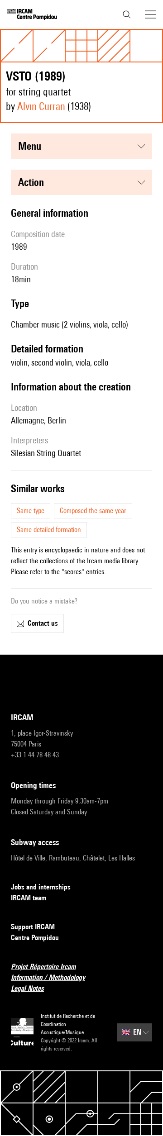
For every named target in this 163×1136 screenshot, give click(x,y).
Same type (30, 510)
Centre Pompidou (35, 937)
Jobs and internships (41, 887)
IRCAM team (28, 898)
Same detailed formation (49, 529)
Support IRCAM (33, 926)
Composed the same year (93, 510)
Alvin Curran (41, 106)
